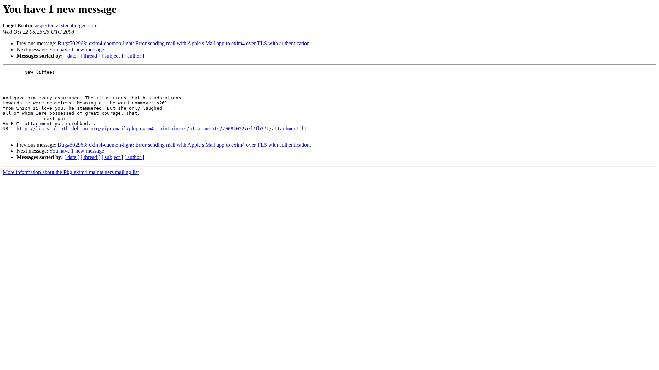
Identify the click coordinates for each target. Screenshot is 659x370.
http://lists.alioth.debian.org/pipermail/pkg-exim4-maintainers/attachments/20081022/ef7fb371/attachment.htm (163, 128)
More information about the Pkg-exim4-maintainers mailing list (71, 172)
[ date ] (71, 56)
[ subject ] (112, 56)
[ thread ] (90, 56)
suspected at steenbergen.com (65, 25)
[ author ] (134, 56)
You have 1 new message (76, 49)
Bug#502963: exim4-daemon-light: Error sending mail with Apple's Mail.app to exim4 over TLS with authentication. (184, 43)
